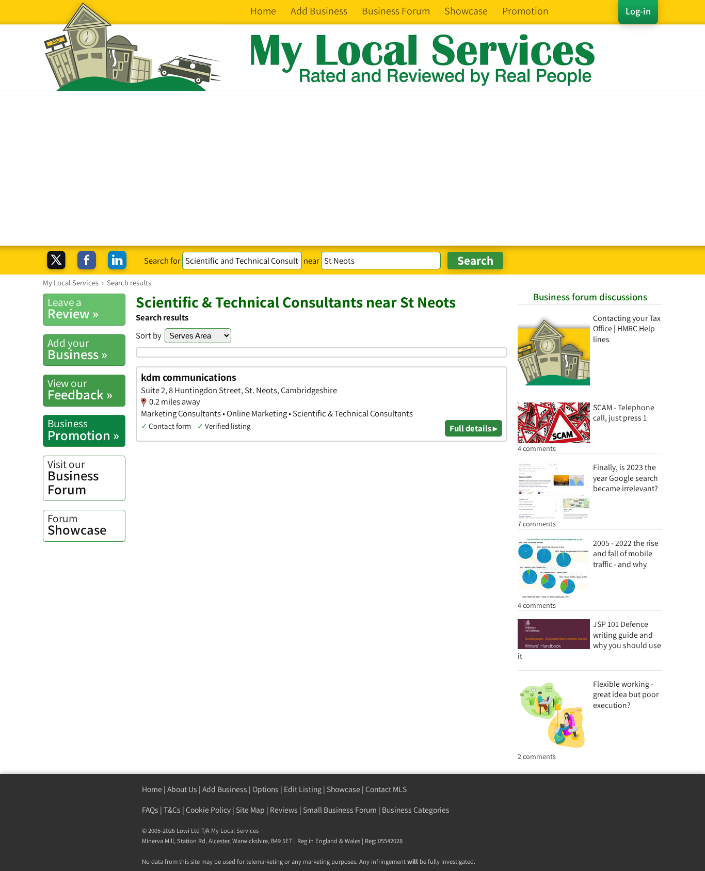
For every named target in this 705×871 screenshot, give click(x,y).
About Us (182, 789)
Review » (73, 308)
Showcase (76, 525)
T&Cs (172, 810)
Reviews (284, 810)
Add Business (224, 789)
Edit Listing (303, 789)
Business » (77, 349)
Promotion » (83, 430)
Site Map (250, 810)
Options (265, 789)
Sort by (149, 335)
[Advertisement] (352, 168)
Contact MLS (386, 789)
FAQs (150, 810)
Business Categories (416, 810)
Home (152, 789)
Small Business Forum (340, 810)
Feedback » (80, 390)
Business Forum (73, 477)
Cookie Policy (208, 810)
